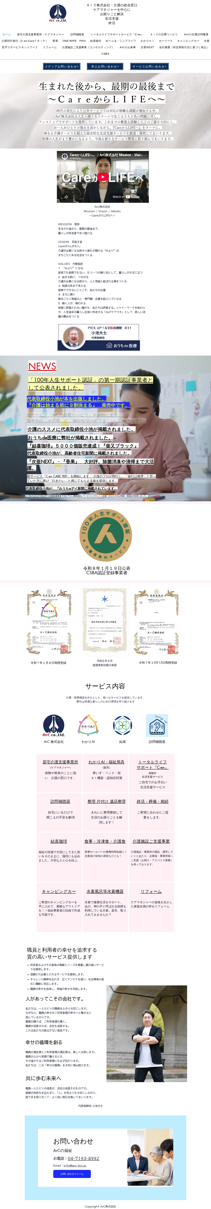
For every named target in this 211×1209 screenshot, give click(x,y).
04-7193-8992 (83, 1158)
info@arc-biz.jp (75, 1165)
